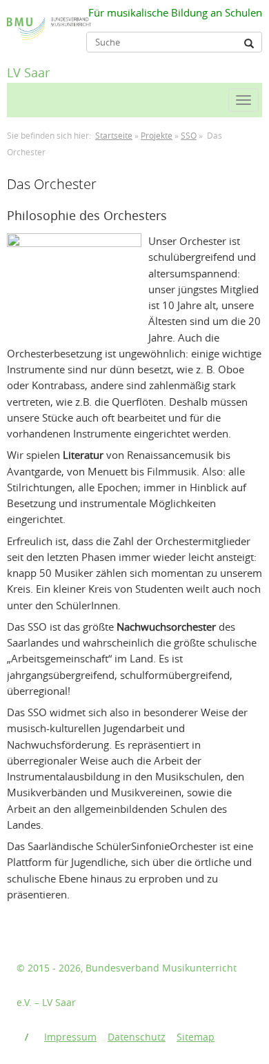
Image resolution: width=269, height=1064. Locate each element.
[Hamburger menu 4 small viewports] (243, 100)
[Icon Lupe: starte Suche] (249, 43)
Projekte (156, 135)
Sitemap (196, 1036)
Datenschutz (137, 1036)
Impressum (70, 1036)
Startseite (113, 135)
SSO (189, 135)
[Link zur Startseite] (10, 18)
